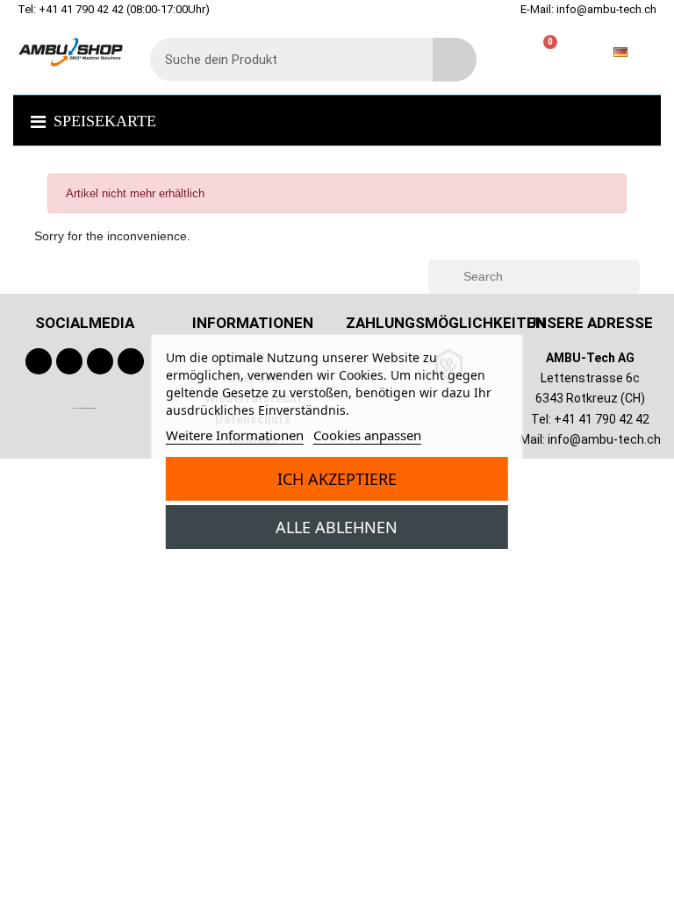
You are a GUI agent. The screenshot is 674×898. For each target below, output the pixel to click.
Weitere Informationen (235, 435)
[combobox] (278, 60)
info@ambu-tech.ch (604, 439)
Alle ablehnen (337, 527)
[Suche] (455, 60)
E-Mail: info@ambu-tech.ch (588, 9)
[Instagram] (100, 361)
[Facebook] (38, 361)
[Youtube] (69, 361)
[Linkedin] (131, 361)
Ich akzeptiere (337, 478)
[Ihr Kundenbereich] (517, 52)
